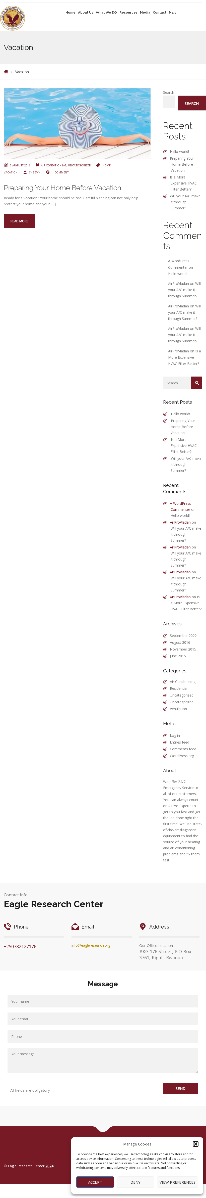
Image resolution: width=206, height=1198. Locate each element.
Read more (19, 221)
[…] (53, 204)
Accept (95, 1182)
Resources (128, 12)
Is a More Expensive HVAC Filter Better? (183, 183)
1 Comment (60, 172)
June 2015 (178, 656)
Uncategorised (181, 695)
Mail (172, 12)
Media (145, 12)
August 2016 (180, 642)
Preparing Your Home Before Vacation (62, 188)
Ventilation (178, 708)
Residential (178, 688)
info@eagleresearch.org (91, 945)
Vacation (11, 172)
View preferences (177, 1182)
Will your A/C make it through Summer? (185, 202)
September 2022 (183, 635)
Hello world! (179, 151)
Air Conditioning (53, 165)
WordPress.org (182, 755)
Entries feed (179, 742)
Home (70, 12)
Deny (135, 1182)
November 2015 (183, 649)
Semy (36, 172)
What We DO (106, 12)
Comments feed (183, 749)
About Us (85, 12)
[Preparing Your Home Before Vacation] (77, 123)
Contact (159, 12)
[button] (195, 1143)
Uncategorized (79, 165)
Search (168, 92)
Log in (175, 735)
